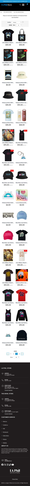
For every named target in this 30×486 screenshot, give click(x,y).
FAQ (4, 428)
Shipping (5, 442)
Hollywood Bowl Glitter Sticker (10, 222)
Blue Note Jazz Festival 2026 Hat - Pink (12, 242)
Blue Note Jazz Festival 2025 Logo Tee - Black (13, 162)
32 (18, 25)
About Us (4, 446)
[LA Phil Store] (6, 4)
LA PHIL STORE (6, 368)
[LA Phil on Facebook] (2, 465)
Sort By (9, 22)
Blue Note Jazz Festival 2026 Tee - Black (12, 302)
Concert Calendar (8, 390)
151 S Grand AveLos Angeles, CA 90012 (9, 374)
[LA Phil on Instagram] (8, 465)
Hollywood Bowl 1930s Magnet (9, 82)
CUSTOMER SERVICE (8, 417)
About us (5, 421)
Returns (4, 439)
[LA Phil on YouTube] (13, 465)
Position (14, 22)
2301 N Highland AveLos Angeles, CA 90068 (10, 399)
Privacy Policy (15, 479)
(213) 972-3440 (8, 380)
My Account (5, 432)
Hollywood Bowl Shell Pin (8, 342)
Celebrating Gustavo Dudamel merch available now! (15, 1)
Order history (6, 435)
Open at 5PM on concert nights (11, 412)
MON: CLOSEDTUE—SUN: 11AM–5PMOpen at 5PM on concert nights (11, 388)
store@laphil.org (8, 460)
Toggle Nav (23, 5)
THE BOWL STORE (7, 393)
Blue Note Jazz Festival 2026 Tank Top (11, 322)
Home (1, 12)
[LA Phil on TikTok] (10, 465)
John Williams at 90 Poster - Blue (10, 62)
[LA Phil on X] (5, 465)
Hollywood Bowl (8, 12)
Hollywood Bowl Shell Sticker (9, 202)
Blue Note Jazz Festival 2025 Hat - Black (12, 182)
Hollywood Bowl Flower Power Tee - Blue (12, 122)
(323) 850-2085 (8, 406)
